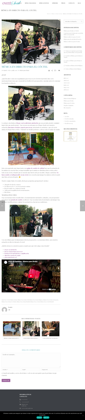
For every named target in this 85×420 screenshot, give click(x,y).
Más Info (46, 417)
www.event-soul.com (27, 408)
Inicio (49, 13)
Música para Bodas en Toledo (9, 301)
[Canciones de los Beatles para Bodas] (50, 328)
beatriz (5, 70)
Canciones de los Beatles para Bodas (51, 338)
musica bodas (13, 299)
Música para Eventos (69, 103)
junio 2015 (66, 85)
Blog (79, 3)
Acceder (67, 116)
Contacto (71, 3)
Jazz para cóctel (6, 299)
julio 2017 (66, 78)
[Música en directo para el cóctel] (31, 41)
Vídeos (63, 3)
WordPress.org (69, 123)
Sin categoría (67, 108)
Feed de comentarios (70, 121)
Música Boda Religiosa (76, 65)
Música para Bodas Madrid (23, 301)
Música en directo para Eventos (72, 41)
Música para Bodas (30, 3)
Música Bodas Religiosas (70, 98)
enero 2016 (66, 83)
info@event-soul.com (25, 405)
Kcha (67, 69)
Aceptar (39, 417)
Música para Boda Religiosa (36, 299)
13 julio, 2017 (14, 70)
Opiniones (55, 3)
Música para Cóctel (35, 301)
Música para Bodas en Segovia (50, 299)
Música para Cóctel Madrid (47, 301)
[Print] (49, 70)
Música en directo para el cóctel (72, 37)
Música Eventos (44, 3)
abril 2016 (66, 80)
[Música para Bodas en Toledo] (12, 328)
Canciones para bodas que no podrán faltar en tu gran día (31, 338)
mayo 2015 (66, 87)
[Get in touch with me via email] (9, 310)
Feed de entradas (69, 119)
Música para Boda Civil (23, 299)
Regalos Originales (68, 105)
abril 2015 (66, 90)
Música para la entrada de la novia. (72, 39)
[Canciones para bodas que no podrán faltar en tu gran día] (31, 328)
